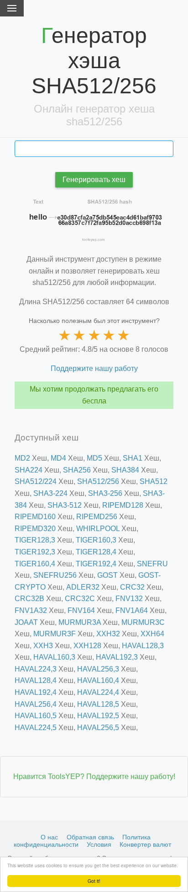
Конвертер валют (145, 844)
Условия (99, 844)
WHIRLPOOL (98, 528)
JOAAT (26, 622)
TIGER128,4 (96, 552)
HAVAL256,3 (98, 669)
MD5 (94, 458)
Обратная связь (90, 837)
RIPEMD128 (122, 505)
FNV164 (81, 610)
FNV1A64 (131, 610)
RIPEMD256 (96, 517)
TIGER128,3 (35, 540)
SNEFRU (152, 564)
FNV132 (129, 598)
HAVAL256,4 (36, 704)
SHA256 (77, 470)
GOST (107, 575)
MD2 (22, 458)
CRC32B (29, 598)
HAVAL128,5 (98, 704)
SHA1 (132, 458)
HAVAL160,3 (54, 657)
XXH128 (87, 646)
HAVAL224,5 (36, 727)
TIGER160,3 (96, 540)
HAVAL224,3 (36, 669)
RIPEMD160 (35, 517)
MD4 (58, 458)
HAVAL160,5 (36, 716)
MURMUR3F (54, 634)
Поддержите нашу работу (94, 368)
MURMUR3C (143, 622)
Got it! (94, 880)
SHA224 (28, 470)
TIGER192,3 (35, 552)
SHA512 (153, 481)
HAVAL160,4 (98, 680)
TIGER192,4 (96, 564)
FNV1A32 (31, 610)
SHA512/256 (98, 481)
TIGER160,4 (35, 564)
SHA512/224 (36, 481)
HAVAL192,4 (36, 692)
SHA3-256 (105, 493)
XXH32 (108, 634)
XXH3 (43, 646)
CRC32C (80, 598)
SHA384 (125, 470)
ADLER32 (82, 587)
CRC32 (132, 587)
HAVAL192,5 (98, 716)
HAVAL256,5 (98, 727)
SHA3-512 (64, 505)
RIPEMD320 (35, 528)
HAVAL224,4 (98, 692)
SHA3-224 (50, 493)
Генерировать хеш (94, 179)
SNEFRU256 (55, 575)
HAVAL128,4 (36, 680)
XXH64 (152, 634)
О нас (49, 837)
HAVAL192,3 (117, 657)
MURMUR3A (79, 622)
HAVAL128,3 (143, 646)
